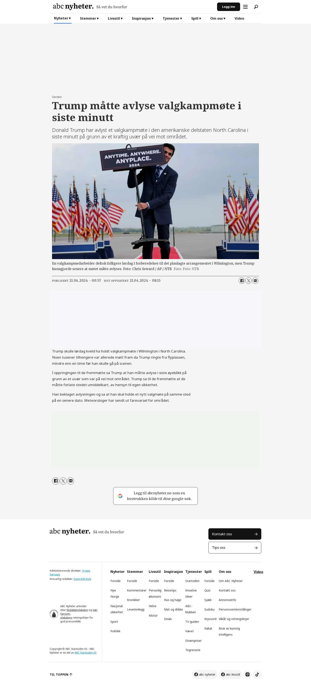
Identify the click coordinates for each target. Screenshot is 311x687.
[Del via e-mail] (255, 280)
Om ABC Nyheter (231, 581)
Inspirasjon (141, 18)
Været (189, 631)
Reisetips (170, 590)
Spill (194, 18)
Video (239, 18)
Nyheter (61, 18)
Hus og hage (172, 600)
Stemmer (88, 18)
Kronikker (133, 600)
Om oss (216, 18)
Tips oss (218, 547)
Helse (152, 606)
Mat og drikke (173, 609)
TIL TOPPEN (59, 674)
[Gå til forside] (133, 7)
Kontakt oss (222, 533)
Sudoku (209, 609)
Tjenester (171, 18)
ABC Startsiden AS (85, 652)
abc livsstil (233, 674)
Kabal (208, 628)
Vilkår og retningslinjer (234, 619)
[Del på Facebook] (242, 280)
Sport (114, 622)
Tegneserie (192, 650)
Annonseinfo (227, 600)
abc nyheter (207, 674)
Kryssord (210, 619)
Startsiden (192, 581)
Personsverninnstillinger (235, 609)
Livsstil (114, 18)
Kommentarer (136, 590)
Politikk (115, 631)
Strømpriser (193, 641)
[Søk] (256, 7)
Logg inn (228, 7)
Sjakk (208, 600)
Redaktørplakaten (77, 610)
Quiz (207, 590)
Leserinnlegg (135, 609)
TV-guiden (192, 622)
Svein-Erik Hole (82, 579)
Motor (153, 615)
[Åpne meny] (245, 7)
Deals (168, 619)
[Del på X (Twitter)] (248, 280)
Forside (115, 581)
